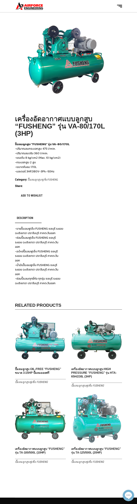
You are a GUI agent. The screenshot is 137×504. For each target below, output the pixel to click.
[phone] (128, 484)
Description (25, 218)
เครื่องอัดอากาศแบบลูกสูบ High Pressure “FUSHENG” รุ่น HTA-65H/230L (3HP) (94, 373)
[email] (128, 475)
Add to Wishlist (32, 195)
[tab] (28, 218)
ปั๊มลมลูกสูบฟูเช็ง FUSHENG (43, 179)
